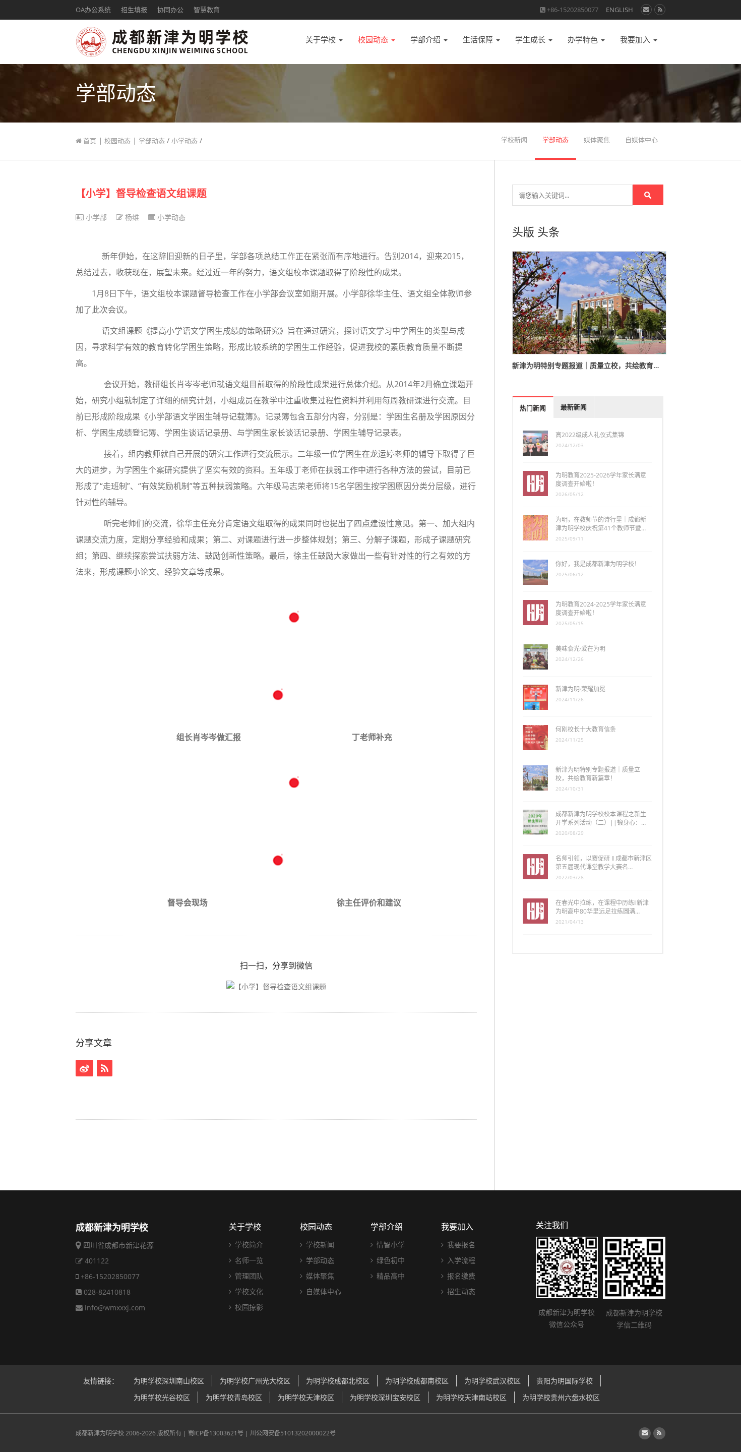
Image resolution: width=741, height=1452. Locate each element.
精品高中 (390, 1276)
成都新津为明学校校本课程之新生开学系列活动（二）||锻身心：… (600, 818)
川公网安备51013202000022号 (293, 1433)
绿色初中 (390, 1260)
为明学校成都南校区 (417, 1380)
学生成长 (531, 39)
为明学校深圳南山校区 (169, 1380)
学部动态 (152, 140)
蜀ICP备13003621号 (215, 1433)
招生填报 (134, 9)
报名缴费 (460, 1276)
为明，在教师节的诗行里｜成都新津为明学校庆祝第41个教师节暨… (600, 523)
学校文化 (248, 1291)
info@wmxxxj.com (115, 1307)
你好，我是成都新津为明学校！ (597, 564)
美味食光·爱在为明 (580, 648)
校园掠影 (248, 1307)
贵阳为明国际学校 (564, 1380)
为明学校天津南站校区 (471, 1397)
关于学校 (321, 39)
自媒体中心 (641, 140)
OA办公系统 (93, 9)
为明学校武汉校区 (492, 1380)
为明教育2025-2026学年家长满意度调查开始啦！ (600, 479)
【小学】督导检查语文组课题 (141, 193)
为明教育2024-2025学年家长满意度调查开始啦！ (600, 608)
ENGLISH (619, 9)
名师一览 (248, 1260)
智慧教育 (207, 9)
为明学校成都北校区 (337, 1380)
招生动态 (460, 1291)
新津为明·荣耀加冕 (580, 689)
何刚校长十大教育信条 (585, 729)
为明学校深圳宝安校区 (385, 1397)
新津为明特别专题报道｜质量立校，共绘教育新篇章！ (597, 773)
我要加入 (636, 39)
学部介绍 (426, 39)
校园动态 (374, 39)
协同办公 (170, 9)
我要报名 (460, 1244)
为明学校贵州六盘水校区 (561, 1397)
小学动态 (184, 140)
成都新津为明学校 (100, 1433)
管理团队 (248, 1276)
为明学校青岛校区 (234, 1397)
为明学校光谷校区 (162, 1397)
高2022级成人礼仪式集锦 (589, 435)
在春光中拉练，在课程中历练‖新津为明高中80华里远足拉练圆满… (602, 907)
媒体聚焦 (597, 140)
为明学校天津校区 (306, 1397)
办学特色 (584, 39)
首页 (89, 140)
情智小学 (390, 1244)
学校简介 (248, 1244)
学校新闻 (514, 140)
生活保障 (479, 39)
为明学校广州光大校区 (255, 1380)
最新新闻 (574, 407)
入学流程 (460, 1260)
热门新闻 (533, 408)
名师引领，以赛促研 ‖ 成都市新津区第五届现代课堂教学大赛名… (603, 862)
